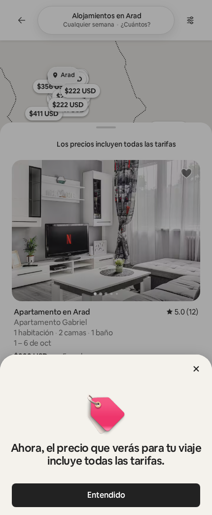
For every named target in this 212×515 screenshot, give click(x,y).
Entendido (106, 495)
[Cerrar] (196, 369)
